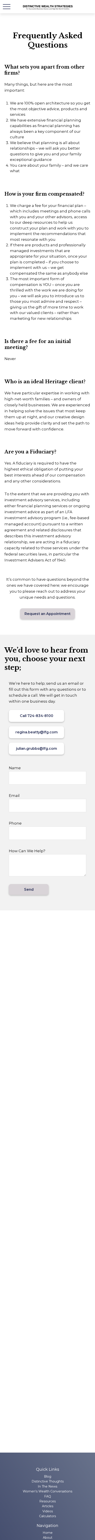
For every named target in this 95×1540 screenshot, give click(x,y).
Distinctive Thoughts (48, 1481)
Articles (47, 1506)
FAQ (47, 1496)
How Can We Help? (27, 851)
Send (29, 889)
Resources (47, 1501)
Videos (47, 1511)
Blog (47, 1476)
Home (48, 1533)
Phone (15, 823)
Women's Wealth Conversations (47, 1491)
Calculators (47, 1516)
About (47, 1538)
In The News (47, 1486)
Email (14, 795)
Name (15, 768)
